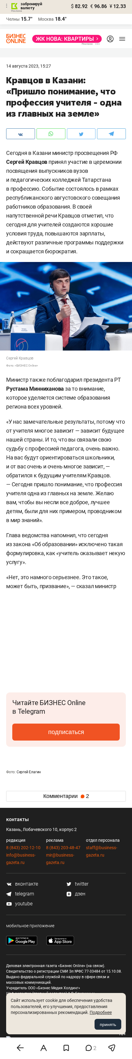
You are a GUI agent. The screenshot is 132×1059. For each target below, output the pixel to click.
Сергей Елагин (29, 772)
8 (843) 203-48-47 (63, 847)
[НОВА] (65, 39)
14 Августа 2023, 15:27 (28, 66)
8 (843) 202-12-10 (23, 847)
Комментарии (66, 796)
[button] (120, 618)
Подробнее (101, 1012)
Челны (13, 19)
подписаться (66, 732)
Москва (46, 19)
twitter (81, 884)
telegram (24, 894)
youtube (23, 904)
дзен (79, 894)
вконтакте (26, 884)
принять (108, 1024)
